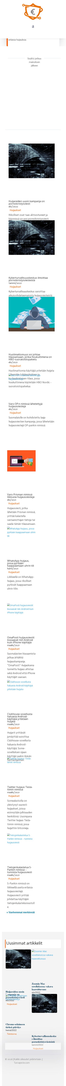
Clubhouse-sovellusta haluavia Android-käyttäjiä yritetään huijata (19, 718)
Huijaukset (15, 210)
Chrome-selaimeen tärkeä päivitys (15, 1026)
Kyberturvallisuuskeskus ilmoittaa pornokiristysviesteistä (28, 279)
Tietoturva (12, 1034)
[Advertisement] (33, 103)
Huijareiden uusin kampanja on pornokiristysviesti (27, 202)
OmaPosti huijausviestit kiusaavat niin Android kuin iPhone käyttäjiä (20, 640)
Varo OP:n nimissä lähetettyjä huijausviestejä (25, 405)
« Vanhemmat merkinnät (21, 912)
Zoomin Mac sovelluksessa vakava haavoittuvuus (42, 986)
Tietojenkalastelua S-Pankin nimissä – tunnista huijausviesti (19, 869)
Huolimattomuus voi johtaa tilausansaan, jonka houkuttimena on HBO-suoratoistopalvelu (30, 357)
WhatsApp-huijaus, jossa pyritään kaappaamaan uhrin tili (20, 563)
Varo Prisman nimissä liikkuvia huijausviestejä (20, 495)
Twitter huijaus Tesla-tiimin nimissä (20, 788)
